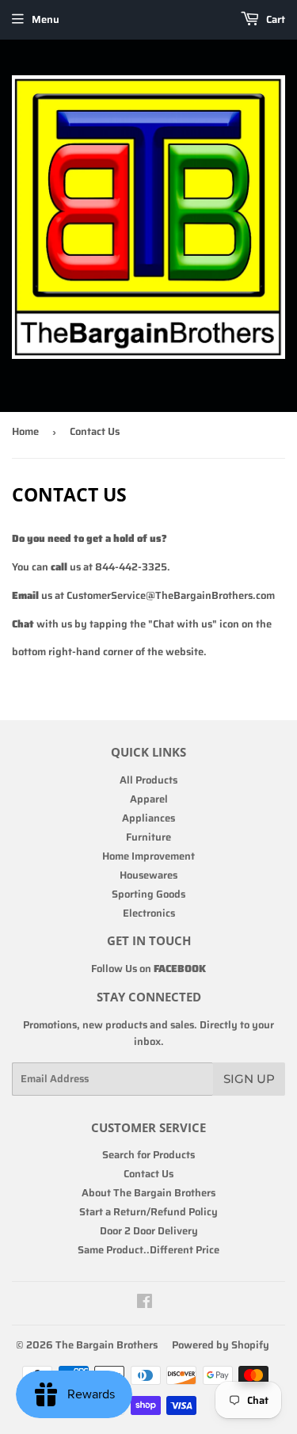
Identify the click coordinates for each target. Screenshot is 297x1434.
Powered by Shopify (220, 1345)
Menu (45, 19)
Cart (274, 19)
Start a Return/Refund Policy (148, 1211)
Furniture (148, 837)
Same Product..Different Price (148, 1249)
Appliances (148, 818)
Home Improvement (148, 856)
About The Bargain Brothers (148, 1192)
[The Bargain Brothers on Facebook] (144, 1303)
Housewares (148, 875)
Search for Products (148, 1154)
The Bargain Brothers (106, 1345)
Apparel (149, 799)
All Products (148, 780)
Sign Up (249, 1078)
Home (25, 431)
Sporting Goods (148, 894)
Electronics (149, 913)
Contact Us (148, 1173)
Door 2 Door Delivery (149, 1230)
